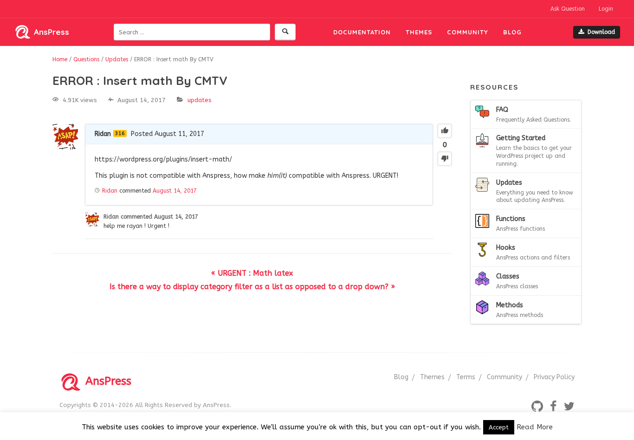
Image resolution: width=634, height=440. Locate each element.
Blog (512, 32)
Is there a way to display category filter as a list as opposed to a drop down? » (252, 286)
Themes (419, 32)
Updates (200, 100)
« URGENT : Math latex (252, 273)
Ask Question (567, 9)
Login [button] (606, 9)
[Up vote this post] (445, 131)
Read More (535, 427)
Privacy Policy (554, 377)
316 (120, 133)
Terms (465, 377)
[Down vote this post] (445, 159)
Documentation (362, 32)
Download (601, 32)
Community (467, 32)
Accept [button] (499, 427)
